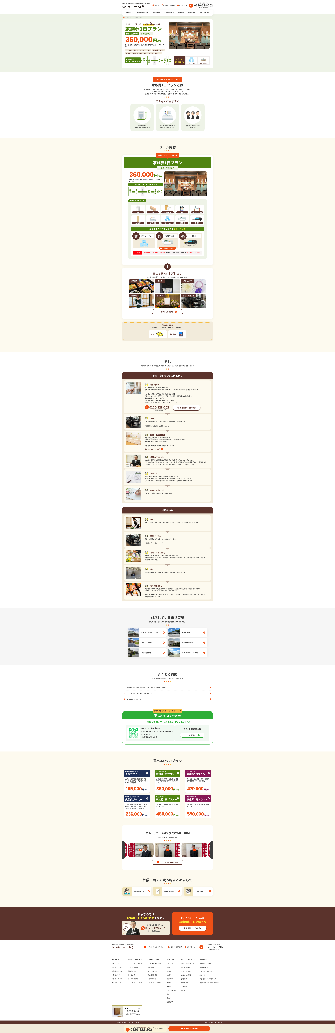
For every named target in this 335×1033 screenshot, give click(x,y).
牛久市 (169, 967)
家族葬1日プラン (117, 967)
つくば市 (170, 963)
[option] (185, 183)
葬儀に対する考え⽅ (187, 963)
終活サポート (204, 975)
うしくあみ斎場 (133, 967)
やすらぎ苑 (131, 975)
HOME (123, 17)
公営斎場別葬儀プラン (135, 959)
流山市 (169, 998)
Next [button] (211, 850)
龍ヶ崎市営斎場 (133, 979)
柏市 (168, 994)
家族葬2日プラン (117, 971)
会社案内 (184, 990)
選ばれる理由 (185, 967)
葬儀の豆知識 (204, 967)
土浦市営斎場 (132, 971)
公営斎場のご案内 (153, 959)
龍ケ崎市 (170, 979)
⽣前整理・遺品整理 (206, 971)
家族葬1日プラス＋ (118, 979)
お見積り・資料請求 (169, 5)
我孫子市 (170, 1002)
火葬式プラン (116, 963)
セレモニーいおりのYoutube (155, 947)
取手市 (169, 983)
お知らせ (156, 5)
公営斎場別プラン (142, 13)
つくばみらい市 (172, 990)
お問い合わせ (183, 5)
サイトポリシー (134, 1022)
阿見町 (169, 971)
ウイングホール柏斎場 (135, 983)
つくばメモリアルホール (135, 963)
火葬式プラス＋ (116, 975)
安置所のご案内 (169, 13)
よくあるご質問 (186, 975)
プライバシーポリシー (119, 1022)
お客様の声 (191, 13)
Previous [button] (123, 850)
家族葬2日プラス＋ (118, 983)
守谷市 (169, 986)
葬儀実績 (181, 13)
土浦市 (169, 975)
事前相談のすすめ (205, 963)
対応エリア (170, 959)
